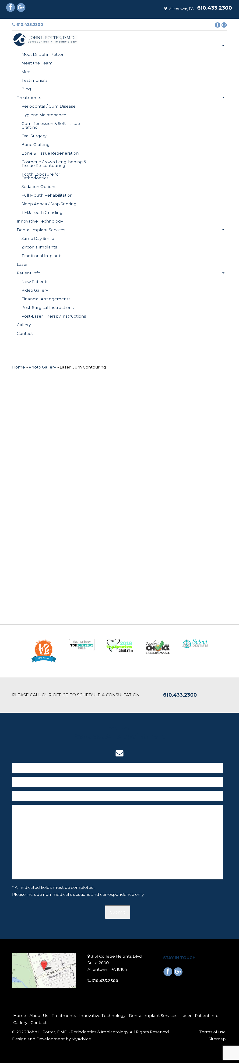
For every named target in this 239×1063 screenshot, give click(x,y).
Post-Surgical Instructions (47, 307)
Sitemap (217, 1039)
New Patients (35, 281)
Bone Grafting (35, 144)
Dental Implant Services (41, 229)
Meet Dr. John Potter (42, 54)
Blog (26, 89)
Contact (25, 333)
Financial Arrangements (45, 299)
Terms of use (212, 1032)
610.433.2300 (29, 24)
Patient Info (28, 273)
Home (23, 37)
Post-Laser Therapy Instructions (53, 316)
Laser (22, 264)
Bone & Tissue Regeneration (50, 153)
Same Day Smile (37, 238)
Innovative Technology (40, 221)
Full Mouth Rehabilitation (47, 195)
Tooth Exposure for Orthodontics (40, 176)
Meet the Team (37, 63)
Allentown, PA (181, 9)
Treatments (29, 97)
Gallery (24, 324)
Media (27, 71)
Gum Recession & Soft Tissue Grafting (50, 125)
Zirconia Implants (39, 247)
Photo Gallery (42, 367)
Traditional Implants (42, 255)
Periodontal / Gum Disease (48, 106)
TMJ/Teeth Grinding (42, 212)
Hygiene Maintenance (43, 115)
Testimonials (34, 80)
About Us (26, 45)
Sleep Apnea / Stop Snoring (49, 204)
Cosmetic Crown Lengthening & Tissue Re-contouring (53, 163)
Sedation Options (38, 186)
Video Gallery (34, 290)
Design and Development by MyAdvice (51, 1039)
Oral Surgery (33, 136)
